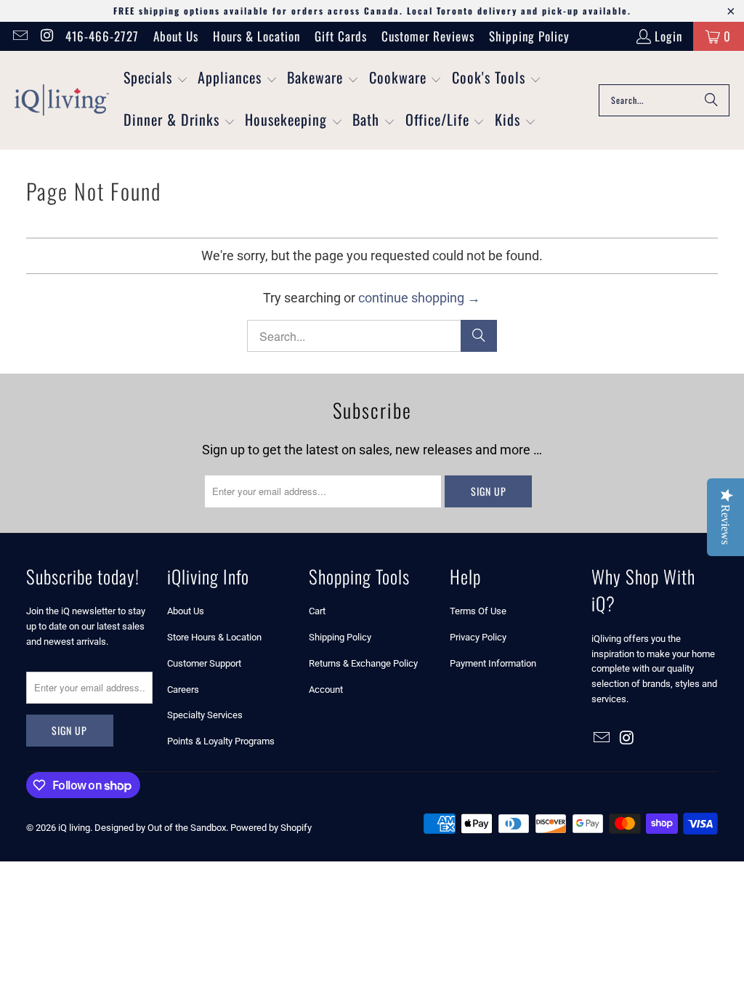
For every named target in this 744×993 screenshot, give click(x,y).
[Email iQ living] (19, 36)
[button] (156, 79)
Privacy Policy (478, 637)
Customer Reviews (427, 36)
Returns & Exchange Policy (363, 663)
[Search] (711, 100)
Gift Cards (341, 36)
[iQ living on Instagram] (46, 36)
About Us (175, 36)
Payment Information (493, 663)
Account (326, 689)
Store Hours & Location (214, 637)
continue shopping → (419, 297)
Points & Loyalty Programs (221, 741)
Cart (317, 611)
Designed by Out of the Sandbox (160, 827)
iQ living (74, 827)
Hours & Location (256, 36)
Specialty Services (205, 714)
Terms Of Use (478, 611)
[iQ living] (62, 100)
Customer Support (204, 663)
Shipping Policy (529, 36)
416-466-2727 (102, 36)
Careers (183, 689)
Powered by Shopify (271, 827)
